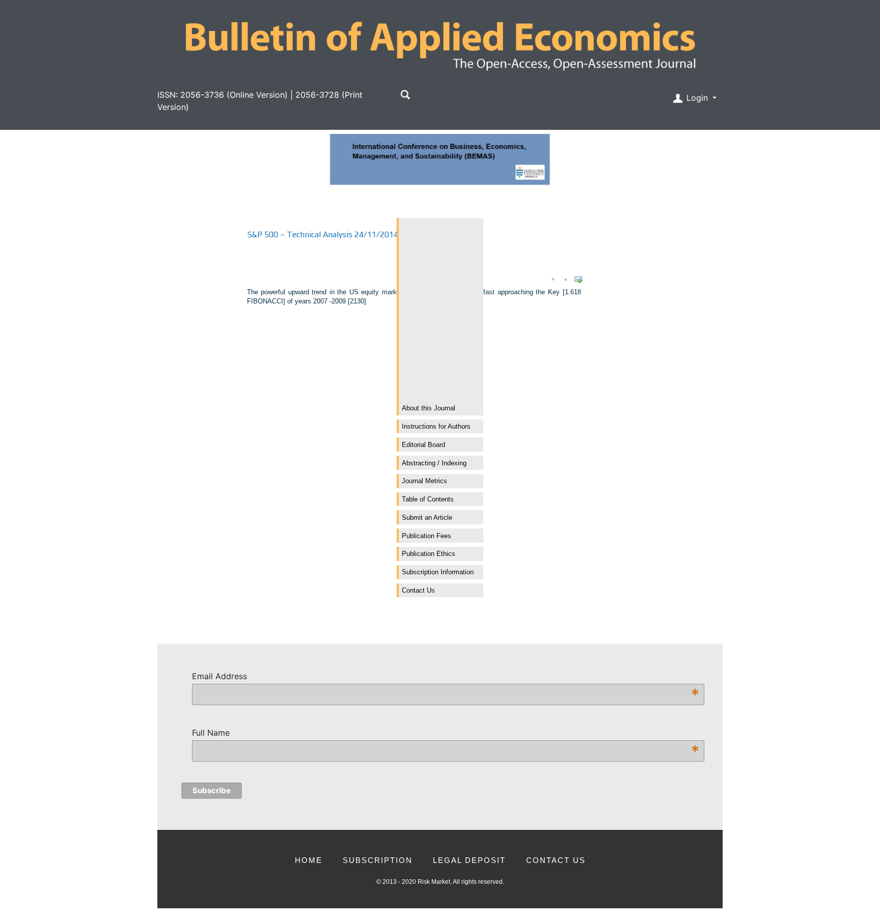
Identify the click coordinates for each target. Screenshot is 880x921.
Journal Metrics (424, 481)
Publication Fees (426, 536)
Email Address (445, 676)
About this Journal (428, 408)
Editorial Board (423, 445)
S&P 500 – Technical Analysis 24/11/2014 (323, 234)
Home (308, 860)
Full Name (445, 733)
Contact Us (418, 590)
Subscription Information (438, 572)
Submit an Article (427, 517)
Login (697, 98)
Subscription (378, 860)
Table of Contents (428, 499)
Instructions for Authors (436, 426)
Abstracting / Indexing (434, 463)
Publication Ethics (428, 553)
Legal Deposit (469, 860)
